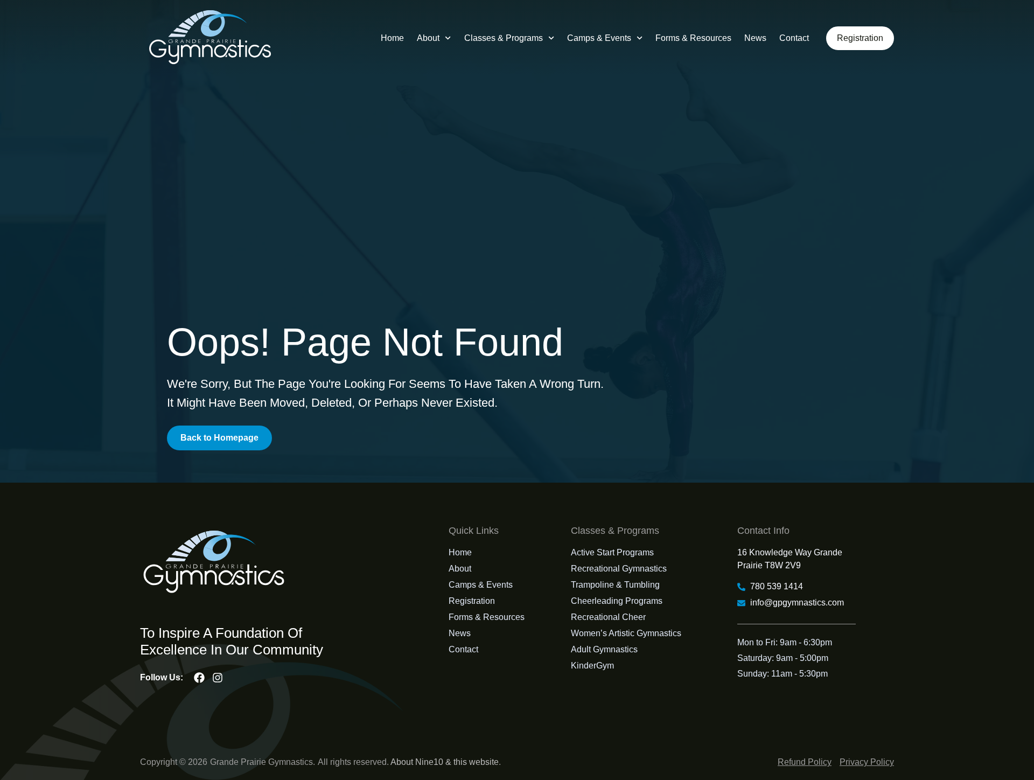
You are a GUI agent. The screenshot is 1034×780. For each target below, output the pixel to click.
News (755, 38)
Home (392, 38)
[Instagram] (217, 677)
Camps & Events (599, 38)
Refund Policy (805, 762)
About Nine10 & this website (444, 762)
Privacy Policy (867, 762)
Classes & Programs (503, 38)
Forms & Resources (693, 38)
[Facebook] (199, 677)
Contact (794, 38)
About (428, 38)
